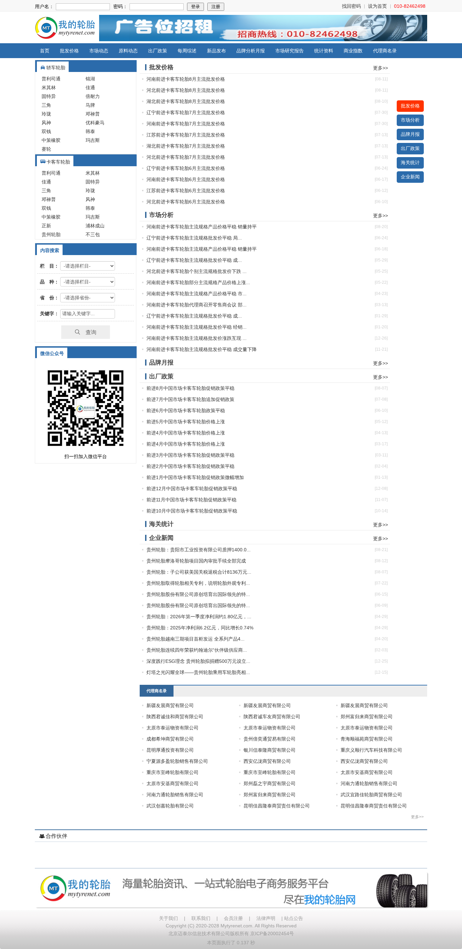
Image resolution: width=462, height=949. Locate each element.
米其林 (49, 87)
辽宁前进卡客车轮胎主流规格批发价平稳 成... (194, 260)
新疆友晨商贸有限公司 (170, 705)
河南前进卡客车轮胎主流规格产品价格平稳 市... (196, 293)
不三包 (93, 234)
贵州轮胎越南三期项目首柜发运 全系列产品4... (195, 639)
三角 (46, 105)
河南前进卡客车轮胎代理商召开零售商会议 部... (196, 304)
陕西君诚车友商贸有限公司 (272, 716)
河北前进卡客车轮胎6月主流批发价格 (185, 201)
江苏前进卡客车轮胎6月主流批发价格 (185, 190)
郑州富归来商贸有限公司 (367, 716)
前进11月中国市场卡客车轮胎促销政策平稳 (191, 499)
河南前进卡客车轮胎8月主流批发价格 (185, 79)
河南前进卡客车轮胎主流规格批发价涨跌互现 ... (196, 338)
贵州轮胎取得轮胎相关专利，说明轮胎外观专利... (198, 583)
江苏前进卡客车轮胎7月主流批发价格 (185, 135)
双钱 (46, 131)
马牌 (90, 105)
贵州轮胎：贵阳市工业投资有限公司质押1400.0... (198, 549)
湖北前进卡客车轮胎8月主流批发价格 (185, 101)
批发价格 (69, 50)
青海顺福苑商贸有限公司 (367, 739)
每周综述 (187, 50)
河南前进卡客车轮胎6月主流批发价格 (185, 179)
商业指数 (353, 50)
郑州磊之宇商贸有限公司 (270, 783)
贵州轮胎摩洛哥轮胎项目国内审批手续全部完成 (196, 561)
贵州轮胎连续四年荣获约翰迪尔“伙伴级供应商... (196, 650)
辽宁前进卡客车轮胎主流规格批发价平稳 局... (194, 238)
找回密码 (351, 6)
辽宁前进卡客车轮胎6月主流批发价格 (185, 168)
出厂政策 (157, 50)
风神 (46, 122)
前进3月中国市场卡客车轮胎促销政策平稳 (190, 455)
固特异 (49, 96)
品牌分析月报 (250, 50)
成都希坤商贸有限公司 (170, 739)
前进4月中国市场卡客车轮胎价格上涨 (185, 432)
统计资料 (323, 50)
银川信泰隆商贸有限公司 (270, 750)
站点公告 (293, 918)
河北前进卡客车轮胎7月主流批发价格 (185, 157)
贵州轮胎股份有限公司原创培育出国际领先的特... (198, 594)
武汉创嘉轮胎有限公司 (170, 805)
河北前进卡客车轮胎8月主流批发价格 (185, 90)
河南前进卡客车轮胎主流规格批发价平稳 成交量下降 (201, 349)
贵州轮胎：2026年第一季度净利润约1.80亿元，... (198, 616)
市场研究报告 (289, 50)
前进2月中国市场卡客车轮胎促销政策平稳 (190, 466)
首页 (44, 50)
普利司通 (51, 78)
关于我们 (168, 918)
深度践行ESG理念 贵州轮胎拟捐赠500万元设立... (198, 661)
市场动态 (98, 50)
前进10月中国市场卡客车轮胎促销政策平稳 (191, 511)
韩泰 (90, 131)
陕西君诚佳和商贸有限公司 (174, 716)
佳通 (90, 87)
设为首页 (377, 6)
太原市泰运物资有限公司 (172, 727)
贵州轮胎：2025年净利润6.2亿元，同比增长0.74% (199, 627)
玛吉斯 (93, 140)
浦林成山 (95, 225)
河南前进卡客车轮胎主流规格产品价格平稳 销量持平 (201, 226)
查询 (88, 332)
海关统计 (410, 162)
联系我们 (200, 918)
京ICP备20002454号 (272, 933)
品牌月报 (410, 134)
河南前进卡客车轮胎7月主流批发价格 (185, 123)
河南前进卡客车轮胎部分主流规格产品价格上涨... (198, 282)
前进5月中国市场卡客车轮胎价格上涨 (185, 421)
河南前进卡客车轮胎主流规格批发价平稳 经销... (196, 327)
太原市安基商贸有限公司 (367, 772)
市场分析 (410, 120)
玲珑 (46, 114)
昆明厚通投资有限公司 (170, 750)
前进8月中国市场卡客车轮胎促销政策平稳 (190, 388)
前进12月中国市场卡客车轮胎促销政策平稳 (191, 488)
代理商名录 (385, 50)
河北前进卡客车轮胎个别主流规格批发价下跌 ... (196, 271)
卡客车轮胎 (58, 162)
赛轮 (46, 149)
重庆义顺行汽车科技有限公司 (371, 750)
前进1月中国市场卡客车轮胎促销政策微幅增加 (195, 477)
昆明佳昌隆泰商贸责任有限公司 (277, 805)
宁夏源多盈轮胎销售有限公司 (177, 761)
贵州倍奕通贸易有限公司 (270, 739)
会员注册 (233, 918)
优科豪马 (95, 122)
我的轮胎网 (65, 28)
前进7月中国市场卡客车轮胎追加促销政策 (190, 399)
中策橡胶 (51, 140)
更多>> (380, 68)
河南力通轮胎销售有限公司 (369, 783)
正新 (46, 225)
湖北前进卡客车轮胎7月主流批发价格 (185, 146)
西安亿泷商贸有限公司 (267, 761)
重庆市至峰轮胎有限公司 (172, 772)
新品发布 (216, 50)
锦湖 (90, 78)
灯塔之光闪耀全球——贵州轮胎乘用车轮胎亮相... (198, 672)
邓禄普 (93, 114)
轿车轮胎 (55, 67)
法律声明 (265, 918)
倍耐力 (93, 96)
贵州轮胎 (51, 234)
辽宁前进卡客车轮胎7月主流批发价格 (185, 112)
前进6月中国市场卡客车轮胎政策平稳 (185, 410)
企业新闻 (410, 176)
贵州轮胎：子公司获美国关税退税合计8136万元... (198, 572)
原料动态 (128, 50)
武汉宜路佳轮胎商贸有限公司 (371, 794)
